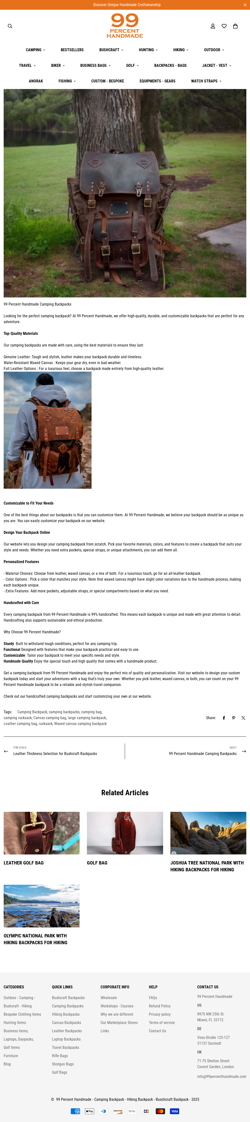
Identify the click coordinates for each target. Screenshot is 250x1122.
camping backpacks (25, 345)
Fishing (65, 81)
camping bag (91, 712)
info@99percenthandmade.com (221, 1076)
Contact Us (157, 1031)
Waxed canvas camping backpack (80, 723)
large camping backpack (87, 717)
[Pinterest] (234, 718)
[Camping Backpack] (125, 430)
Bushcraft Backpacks (68, 997)
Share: (211, 717)
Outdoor (212, 50)
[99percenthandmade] (125, 26)
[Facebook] (224, 718)
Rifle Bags (60, 1055)
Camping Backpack (32, 712)
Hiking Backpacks (66, 1014)
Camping (33, 50)
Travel (25, 65)
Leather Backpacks (67, 1031)
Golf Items (12, 1047)
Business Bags (93, 65)
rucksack (45, 723)
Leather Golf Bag (24, 863)
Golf (130, 65)
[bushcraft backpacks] (39, 304)
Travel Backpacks (65, 1047)
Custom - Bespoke (107, 81)
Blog (7, 1064)
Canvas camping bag (49, 717)
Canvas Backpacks (66, 1022)
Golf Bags (59, 1072)
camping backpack (55, 316)
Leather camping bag (20, 723)
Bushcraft (109, 50)
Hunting (146, 50)
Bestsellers (72, 50)
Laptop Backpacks (66, 1039)
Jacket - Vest (214, 65)
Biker (56, 65)
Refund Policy (160, 1006)
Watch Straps (204, 81)
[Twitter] (243, 718)
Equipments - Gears (158, 81)
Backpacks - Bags (170, 65)
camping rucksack (18, 717)
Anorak (36, 81)
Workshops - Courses (117, 1006)
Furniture (11, 1055)
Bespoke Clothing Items (22, 1014)
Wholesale (109, 997)
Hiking (179, 50)
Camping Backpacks (55, 304)
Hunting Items (15, 1022)
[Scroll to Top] (240, 1095)
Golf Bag (97, 863)
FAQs (153, 997)
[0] (235, 26)
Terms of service (162, 1022)
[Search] (10, 26)
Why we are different (117, 1014)
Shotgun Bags (63, 1064)
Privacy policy (160, 1014)
